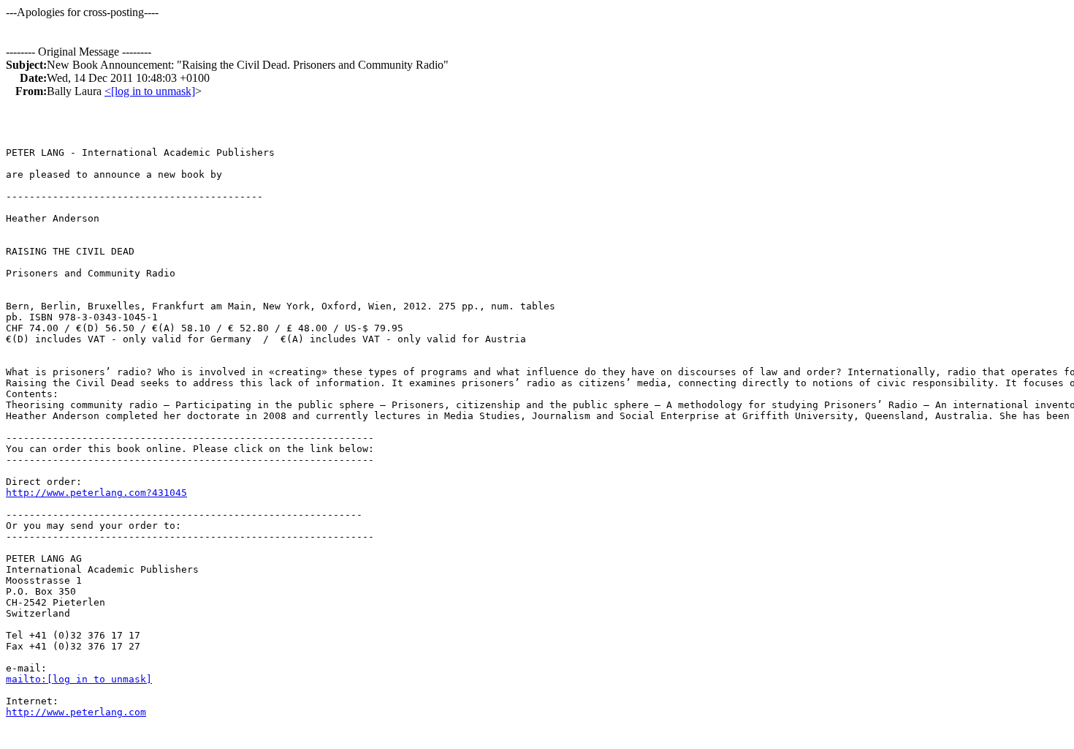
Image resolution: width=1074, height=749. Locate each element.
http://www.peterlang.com (76, 712)
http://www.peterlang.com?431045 (96, 492)
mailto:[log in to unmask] (79, 679)
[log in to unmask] (153, 91)
